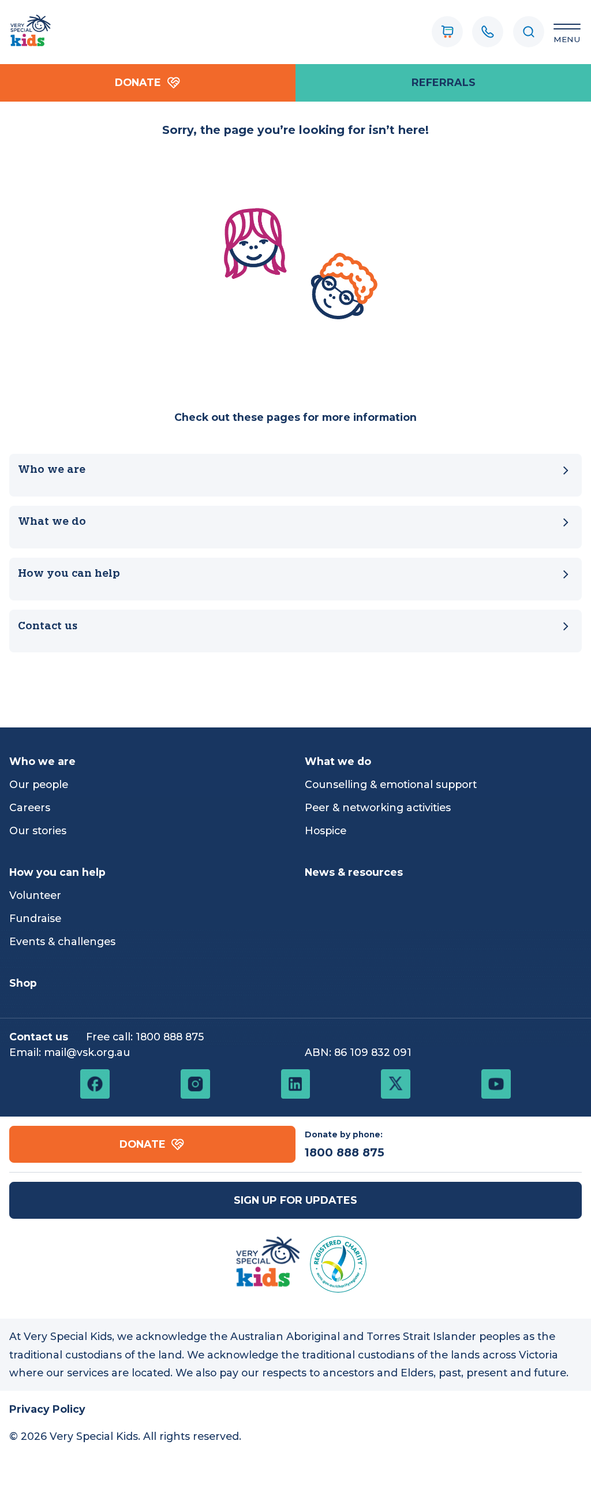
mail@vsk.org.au (87, 1052)
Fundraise (35, 918)
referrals (444, 82)
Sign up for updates (295, 1200)
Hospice (325, 830)
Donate (138, 82)
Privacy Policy (47, 1409)
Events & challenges (62, 941)
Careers (29, 807)
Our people (38, 784)
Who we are (51, 470)
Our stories (37, 830)
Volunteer (35, 895)
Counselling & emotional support (391, 784)
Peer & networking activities (378, 807)
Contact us (47, 627)
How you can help (69, 574)
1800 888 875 (170, 1037)
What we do (52, 522)
